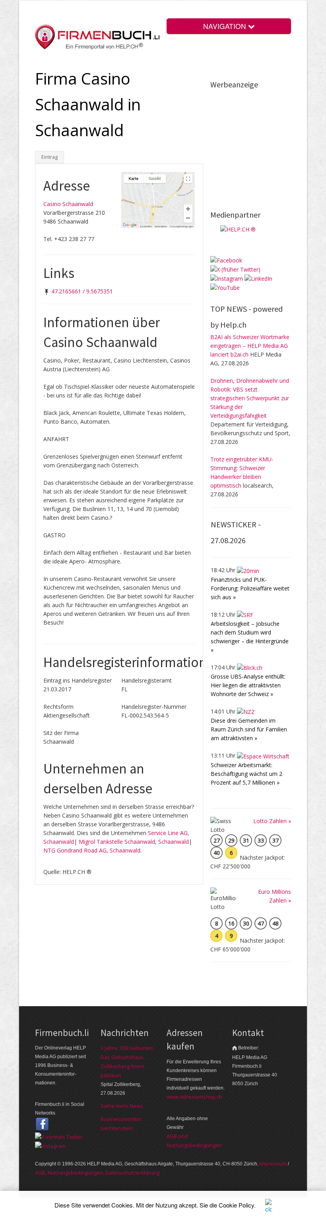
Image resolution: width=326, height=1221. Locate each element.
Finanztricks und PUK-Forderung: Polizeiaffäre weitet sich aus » (250, 588)
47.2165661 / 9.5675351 (82, 291)
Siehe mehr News (122, 1105)
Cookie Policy (236, 1205)
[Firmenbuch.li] (97, 36)
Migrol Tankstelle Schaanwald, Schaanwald (134, 841)
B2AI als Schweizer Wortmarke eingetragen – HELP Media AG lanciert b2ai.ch (249, 345)
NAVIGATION (225, 26)
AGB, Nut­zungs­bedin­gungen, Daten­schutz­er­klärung (97, 1172)
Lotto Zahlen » (272, 821)
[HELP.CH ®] (238, 229)
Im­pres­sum (273, 1163)
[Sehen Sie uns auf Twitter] (59, 1136)
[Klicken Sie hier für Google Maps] (158, 199)
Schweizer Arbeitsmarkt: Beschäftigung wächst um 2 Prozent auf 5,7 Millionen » (246, 773)
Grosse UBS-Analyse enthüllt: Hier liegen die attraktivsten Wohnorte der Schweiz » (248, 685)
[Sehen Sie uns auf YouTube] (225, 287)
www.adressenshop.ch (194, 1096)
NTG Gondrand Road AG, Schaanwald (91, 850)
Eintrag (49, 157)
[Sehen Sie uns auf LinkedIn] (258, 278)
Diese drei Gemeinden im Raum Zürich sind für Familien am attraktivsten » (249, 729)
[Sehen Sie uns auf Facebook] (226, 259)
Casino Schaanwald (68, 204)
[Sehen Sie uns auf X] (235, 269)
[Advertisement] (268, 144)
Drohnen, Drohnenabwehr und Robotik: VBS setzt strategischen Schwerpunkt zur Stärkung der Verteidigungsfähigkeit (249, 398)
